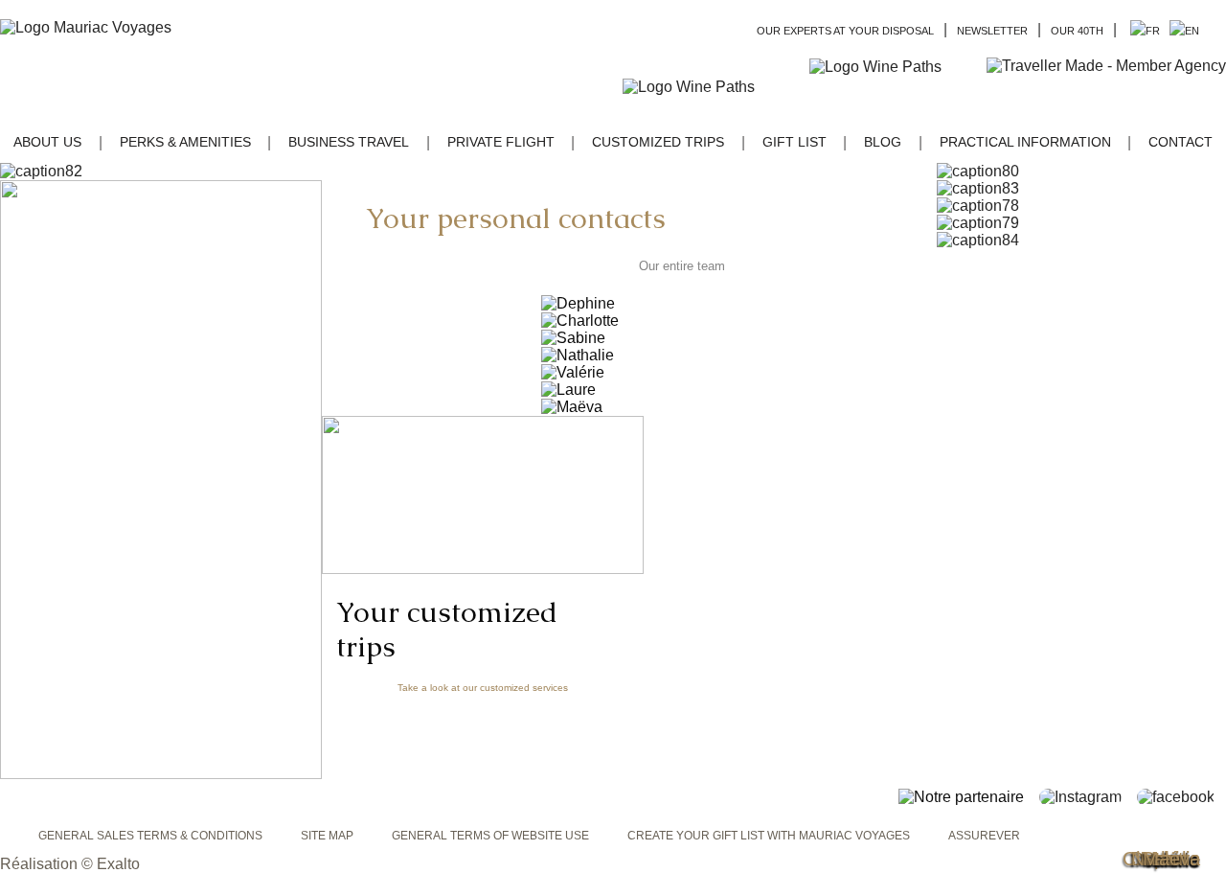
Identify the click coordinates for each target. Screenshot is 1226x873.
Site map (327, 835)
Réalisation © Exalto (70, 864)
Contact (1180, 141)
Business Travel (348, 141)
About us (47, 141)
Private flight (501, 141)
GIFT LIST (794, 141)
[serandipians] (1106, 86)
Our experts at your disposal (845, 30)
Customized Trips (658, 141)
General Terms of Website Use (490, 835)
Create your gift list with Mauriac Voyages (768, 835)
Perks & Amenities (185, 141)
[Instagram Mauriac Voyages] (1086, 797)
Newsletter (992, 30)
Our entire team (682, 266)
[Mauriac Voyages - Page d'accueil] (85, 27)
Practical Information (1025, 141)
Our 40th (1077, 30)
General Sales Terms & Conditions (150, 835)
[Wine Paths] (893, 67)
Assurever (984, 835)
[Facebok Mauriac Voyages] (1181, 797)
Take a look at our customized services (482, 687)
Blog (882, 141)
